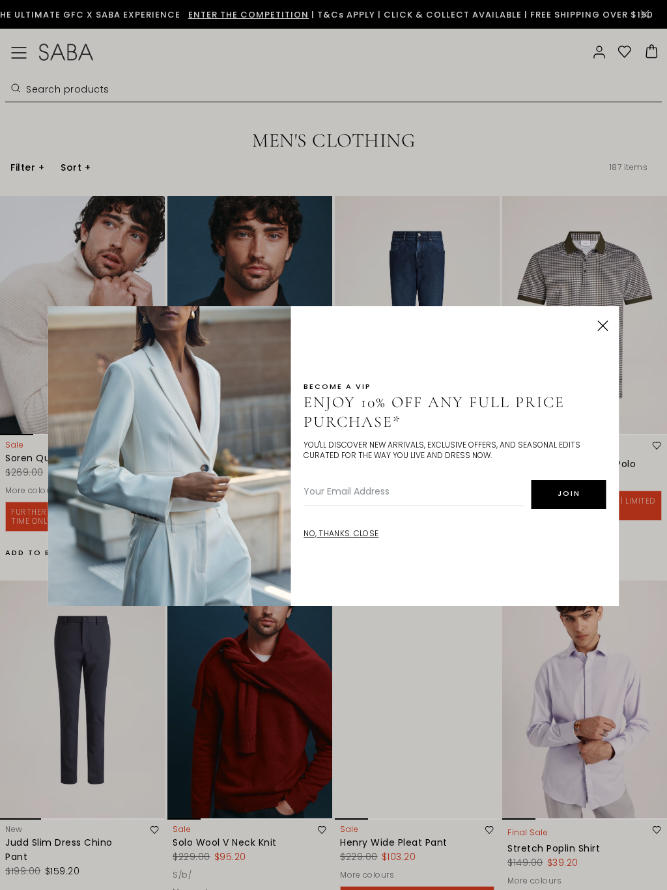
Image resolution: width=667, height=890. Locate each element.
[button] (603, 326)
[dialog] (333, 445)
